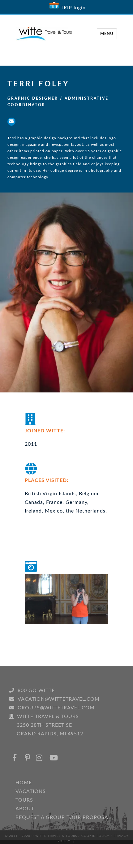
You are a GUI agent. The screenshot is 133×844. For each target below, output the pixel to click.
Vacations (30, 791)
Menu (107, 34)
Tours (24, 800)
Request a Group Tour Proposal (63, 817)
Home (23, 782)
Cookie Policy (95, 836)
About (24, 808)
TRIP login (73, 7)
